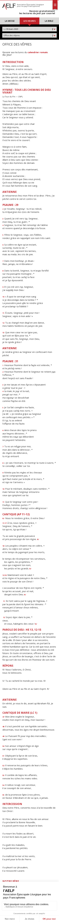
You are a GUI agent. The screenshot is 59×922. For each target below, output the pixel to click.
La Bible (49, 20)
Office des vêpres (28, 35)
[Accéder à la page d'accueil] (9, 5)
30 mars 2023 (28, 29)
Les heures (29, 20)
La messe (10, 20)
